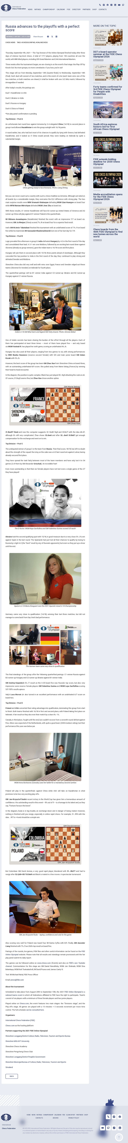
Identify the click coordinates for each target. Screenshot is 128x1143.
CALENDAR (61, 9)
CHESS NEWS (10, 42)
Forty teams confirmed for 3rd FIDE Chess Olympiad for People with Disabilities (107, 90)
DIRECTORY (76, 9)
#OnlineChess (42, 42)
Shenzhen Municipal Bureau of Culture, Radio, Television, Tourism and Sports (36, 1062)
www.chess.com (44, 963)
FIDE (68, 9)
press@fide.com (17, 980)
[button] (48, 36)
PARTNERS (86, 9)
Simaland (9, 1067)
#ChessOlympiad (28, 42)
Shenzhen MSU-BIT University (17, 1041)
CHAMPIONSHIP (49, 9)
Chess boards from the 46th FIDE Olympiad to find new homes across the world (107, 233)
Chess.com (24, 1003)
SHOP (94, 9)
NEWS (30, 9)
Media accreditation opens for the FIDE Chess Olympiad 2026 (107, 197)
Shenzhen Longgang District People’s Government (25, 1057)
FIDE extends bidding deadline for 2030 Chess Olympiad (106, 162)
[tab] (30, 12)
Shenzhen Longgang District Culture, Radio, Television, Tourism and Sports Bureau (38, 1036)
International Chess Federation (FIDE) (20, 1020)
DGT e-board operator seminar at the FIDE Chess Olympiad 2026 (107, 54)
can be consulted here (35, 1010)
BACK (12, 1076)
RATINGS (37, 9)
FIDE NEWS (96, 155)
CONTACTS (103, 9)
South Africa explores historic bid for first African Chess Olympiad (106, 127)
